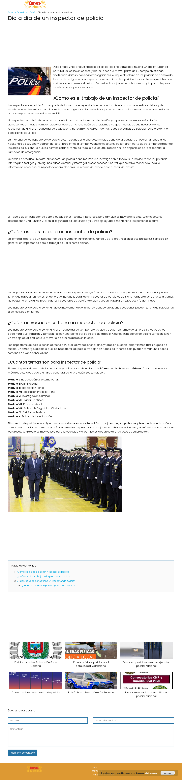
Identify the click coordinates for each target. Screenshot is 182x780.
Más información (151, 773)
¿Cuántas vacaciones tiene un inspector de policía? (46, 581)
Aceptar (167, 773)
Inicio (94, 767)
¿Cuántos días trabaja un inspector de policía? (43, 576)
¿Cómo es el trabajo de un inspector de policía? (43, 571)
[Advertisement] (91, 42)
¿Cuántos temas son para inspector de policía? (48, 585)
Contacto (97, 770)
